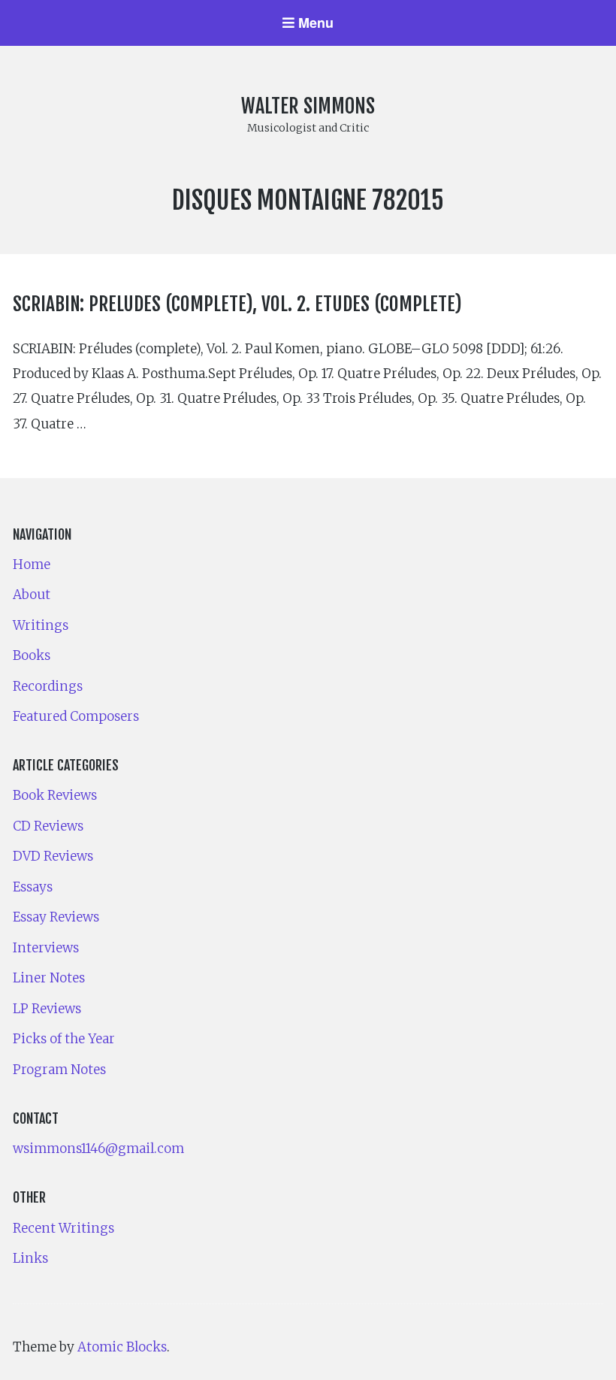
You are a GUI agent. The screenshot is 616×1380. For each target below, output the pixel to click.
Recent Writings (63, 1228)
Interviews (46, 948)
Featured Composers (76, 716)
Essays (33, 887)
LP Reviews (47, 1008)
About (31, 594)
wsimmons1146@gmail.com (98, 1148)
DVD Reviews (53, 856)
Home (31, 564)
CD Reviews (48, 826)
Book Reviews (55, 795)
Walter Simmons (308, 106)
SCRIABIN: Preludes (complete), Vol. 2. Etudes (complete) (237, 304)
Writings (40, 625)
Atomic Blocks (122, 1347)
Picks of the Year (64, 1038)
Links (30, 1258)
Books (31, 655)
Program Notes (59, 1069)
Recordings (48, 686)
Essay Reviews (56, 917)
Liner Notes (49, 978)
